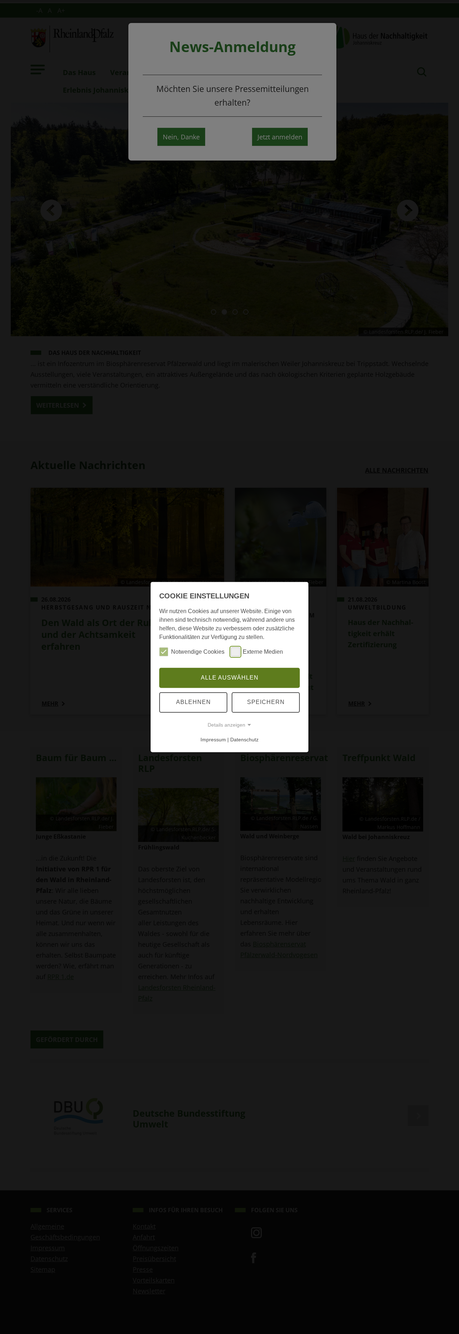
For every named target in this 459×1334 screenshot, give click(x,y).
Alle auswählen (230, 678)
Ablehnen (193, 702)
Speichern (266, 702)
